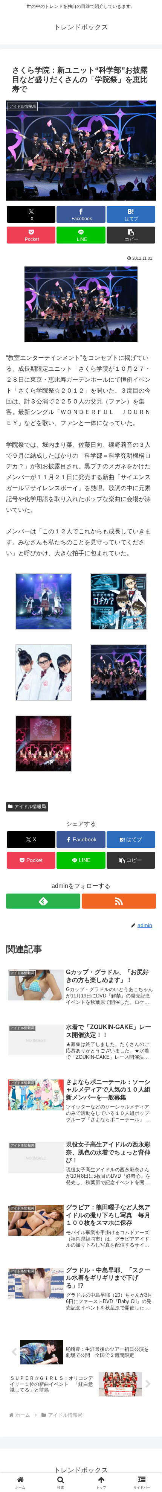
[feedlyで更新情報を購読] (43, 901)
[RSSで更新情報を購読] (119, 901)
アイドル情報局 (30, 806)
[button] (131, 235)
